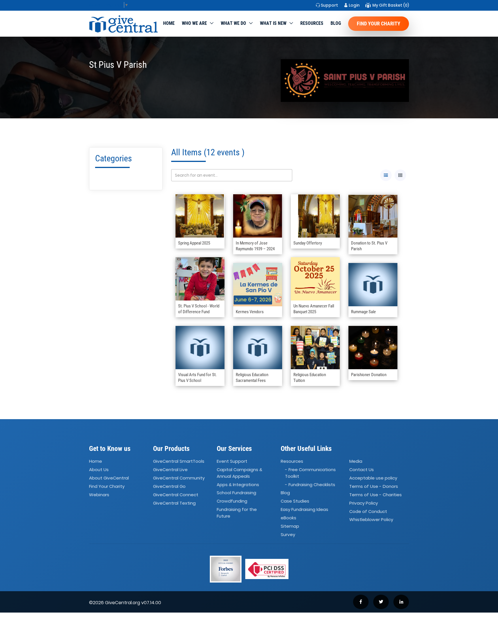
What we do (233, 23)
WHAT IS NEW (273, 23)
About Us (99, 469)
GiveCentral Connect (175, 495)
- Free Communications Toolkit (310, 472)
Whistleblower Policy (371, 520)
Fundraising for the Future (237, 512)
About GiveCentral (109, 478)
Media (355, 461)
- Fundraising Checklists (310, 484)
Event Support (232, 461)
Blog (336, 23)
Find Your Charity (378, 23)
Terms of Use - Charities (375, 495)
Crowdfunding (232, 501)
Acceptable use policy (373, 478)
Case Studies (295, 501)
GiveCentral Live (170, 469)
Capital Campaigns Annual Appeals (239, 472)
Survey (288, 534)
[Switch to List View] (386, 175)
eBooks (288, 518)
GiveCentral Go (169, 486)
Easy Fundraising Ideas (304, 509)
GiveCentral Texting (174, 503)
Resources (311, 23)
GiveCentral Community (179, 478)
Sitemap (290, 526)
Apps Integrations (238, 484)
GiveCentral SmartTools (178, 461)
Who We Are (194, 23)
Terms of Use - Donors (373, 486)
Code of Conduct (368, 511)
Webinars (99, 495)
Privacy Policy (363, 503)
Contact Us (361, 469)
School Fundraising (236, 493)
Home (169, 23)
